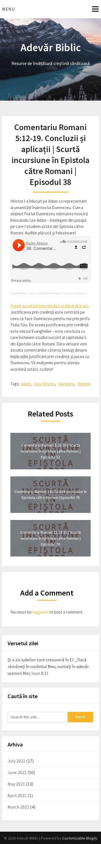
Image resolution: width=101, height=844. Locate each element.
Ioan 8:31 (40, 673)
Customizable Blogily (79, 838)
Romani (83, 383)
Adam (26, 383)
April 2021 (17, 795)
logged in (41, 612)
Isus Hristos (44, 383)
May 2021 (16, 784)
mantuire (66, 383)
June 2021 (17, 772)
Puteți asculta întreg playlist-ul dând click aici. (49, 306)
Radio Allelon (18, 293)
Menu (8, 9)
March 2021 (18, 807)
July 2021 (16, 761)
